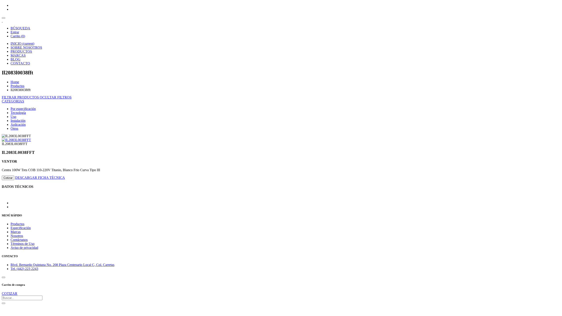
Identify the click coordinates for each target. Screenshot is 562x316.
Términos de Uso (22, 244)
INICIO (22, 43)
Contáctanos (19, 240)
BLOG (15, 59)
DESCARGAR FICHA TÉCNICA (40, 178)
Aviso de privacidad (24, 248)
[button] (13, 101)
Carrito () (18, 36)
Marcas (16, 232)
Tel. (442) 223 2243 (24, 269)
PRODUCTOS (21, 51)
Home (15, 82)
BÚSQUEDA (20, 28)
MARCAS (18, 55)
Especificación (21, 228)
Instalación (18, 120)
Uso (13, 116)
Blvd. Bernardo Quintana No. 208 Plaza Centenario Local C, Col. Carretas (62, 265)
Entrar (15, 32)
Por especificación (23, 109)
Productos (17, 86)
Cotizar (8, 178)
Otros (14, 128)
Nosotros (17, 236)
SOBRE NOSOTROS (26, 47)
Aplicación (18, 124)
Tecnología (18, 113)
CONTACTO (20, 63)
